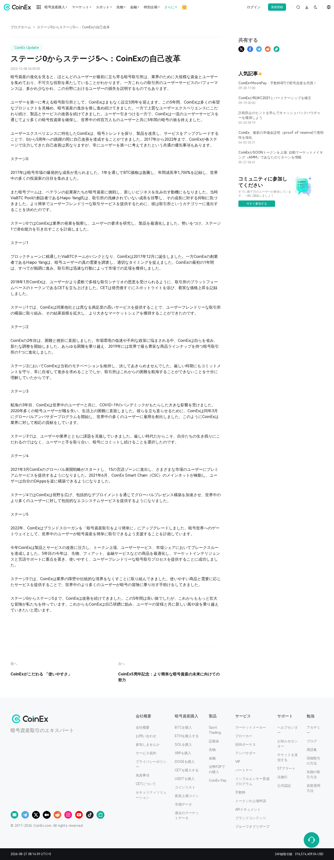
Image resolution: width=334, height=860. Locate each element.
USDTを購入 (185, 779)
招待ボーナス (245, 744)
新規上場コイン (187, 796)
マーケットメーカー (250, 727)
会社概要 (142, 727)
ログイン (254, 7)
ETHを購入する (187, 736)
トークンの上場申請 (250, 801)
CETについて (146, 784)
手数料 (240, 792)
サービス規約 (146, 753)
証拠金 (214, 741)
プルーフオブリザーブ (252, 827)
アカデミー (313, 729)
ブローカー (243, 736)
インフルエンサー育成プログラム (252, 781)
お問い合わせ (146, 736)
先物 (212, 750)
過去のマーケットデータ (187, 815)
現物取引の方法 (313, 760)
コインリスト (185, 787)
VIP (237, 762)
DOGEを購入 (185, 762)
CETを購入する (187, 770)
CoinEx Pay (217, 780)
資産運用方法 (313, 788)
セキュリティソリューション (151, 794)
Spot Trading (215, 729)
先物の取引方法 (313, 774)
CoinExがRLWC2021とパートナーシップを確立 (274, 98)
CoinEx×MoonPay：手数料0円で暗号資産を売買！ (277, 83)
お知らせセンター (287, 743)
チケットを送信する (287, 757)
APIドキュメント (248, 809)
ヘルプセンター (287, 729)
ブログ (312, 741)
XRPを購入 (183, 753)
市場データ (183, 804)
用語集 (312, 750)
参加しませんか (148, 744)
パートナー (243, 770)
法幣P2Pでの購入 (217, 769)
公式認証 (284, 785)
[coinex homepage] (18, 7)
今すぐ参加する (256, 203)
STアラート (286, 768)
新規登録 (277, 7)
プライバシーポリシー (151, 764)
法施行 (282, 777)
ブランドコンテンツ (250, 818)
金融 (212, 758)
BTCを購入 (183, 727)
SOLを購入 (183, 744)
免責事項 (142, 775)
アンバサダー (245, 753)
